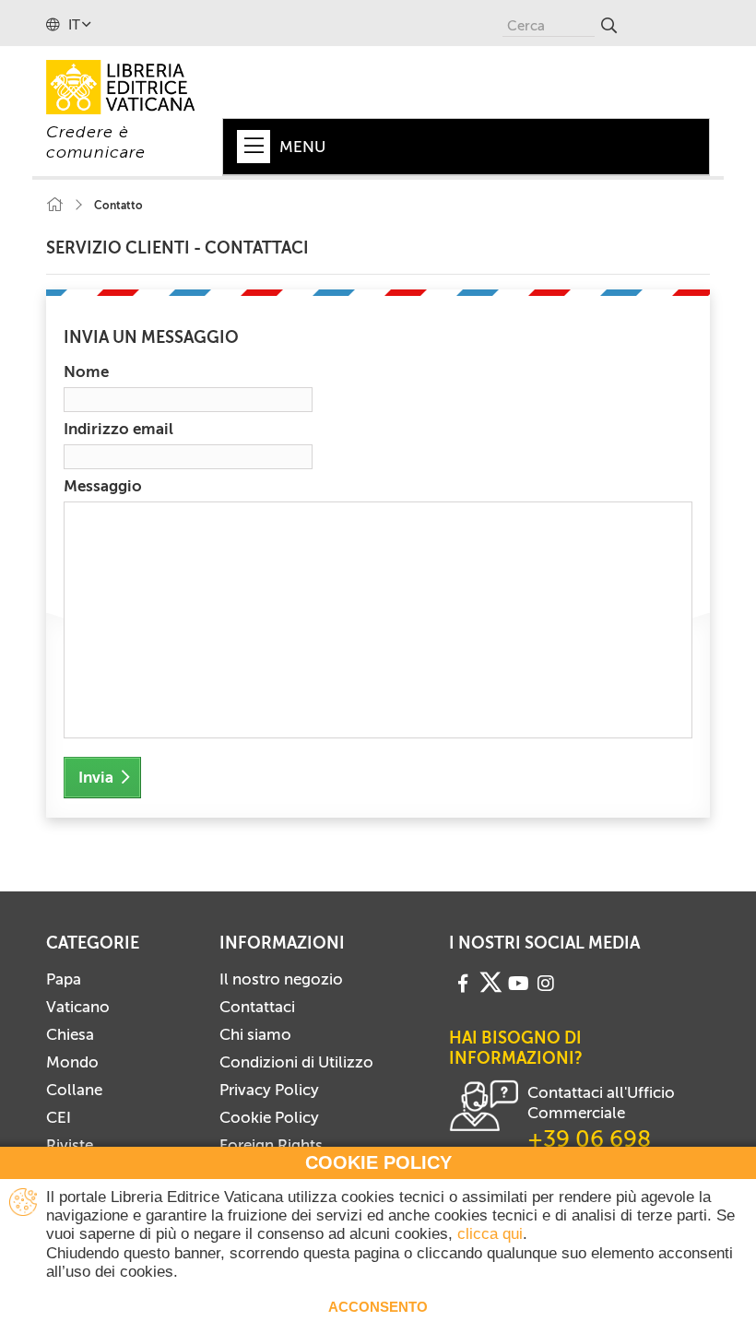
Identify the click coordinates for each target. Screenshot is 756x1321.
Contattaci (257, 1006)
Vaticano (78, 1006)
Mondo (72, 1062)
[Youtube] (518, 981)
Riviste (69, 1145)
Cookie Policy (269, 1117)
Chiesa (70, 1034)
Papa (63, 979)
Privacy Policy (269, 1089)
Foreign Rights (271, 1145)
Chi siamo (255, 1034)
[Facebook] (462, 981)
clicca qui (490, 1234)
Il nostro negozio (281, 979)
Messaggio (103, 486)
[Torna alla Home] (54, 205)
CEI (58, 1117)
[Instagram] (545, 981)
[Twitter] (490, 983)
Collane (74, 1089)
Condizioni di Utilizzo (296, 1062)
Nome (86, 371)
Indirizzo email (118, 428)
